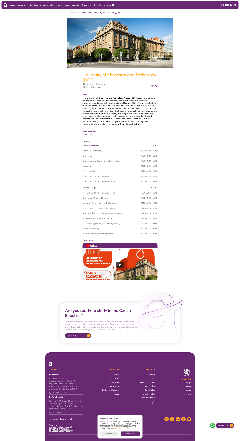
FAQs (116, 394)
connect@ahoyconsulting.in (64, 419)
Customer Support (110, 390)
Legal (188, 383)
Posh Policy (150, 390)
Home (116, 374)
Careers (151, 374)
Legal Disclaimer (147, 382)
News (188, 390)
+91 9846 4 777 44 (60, 393)
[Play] (120, 265)
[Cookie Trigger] (153, 402)
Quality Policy (149, 394)
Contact (115, 378)
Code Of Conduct (147, 398)
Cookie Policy (118, 428)
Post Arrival (113, 386)
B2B (153, 378)
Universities (114, 382)
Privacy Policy (149, 386)
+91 (54, 412)
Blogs (188, 386)
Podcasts (187, 394)
